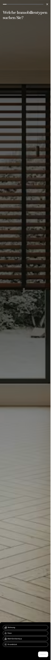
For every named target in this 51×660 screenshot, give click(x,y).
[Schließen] (47, 4)
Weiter (43, 654)
